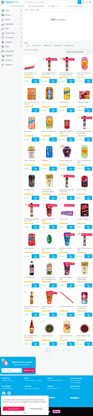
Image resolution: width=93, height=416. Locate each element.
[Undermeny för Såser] (21, 28)
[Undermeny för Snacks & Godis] (21, 33)
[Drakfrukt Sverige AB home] (10, 2)
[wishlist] (86, 2)
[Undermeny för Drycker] (21, 19)
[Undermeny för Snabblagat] (21, 42)
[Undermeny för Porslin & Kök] (21, 38)
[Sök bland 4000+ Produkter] (79, 2)
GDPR (24, 413)
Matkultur (32, 10)
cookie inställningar (36, 409)
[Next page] (68, 350)
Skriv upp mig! (29, 370)
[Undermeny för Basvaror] (21, 15)
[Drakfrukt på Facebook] (3, 393)
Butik (26, 10)
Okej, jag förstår (13, 409)
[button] (90, 2)
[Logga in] (83, 2)
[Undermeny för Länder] (21, 10)
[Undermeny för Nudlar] (21, 47)
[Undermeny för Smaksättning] (21, 24)
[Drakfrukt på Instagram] (9, 393)
